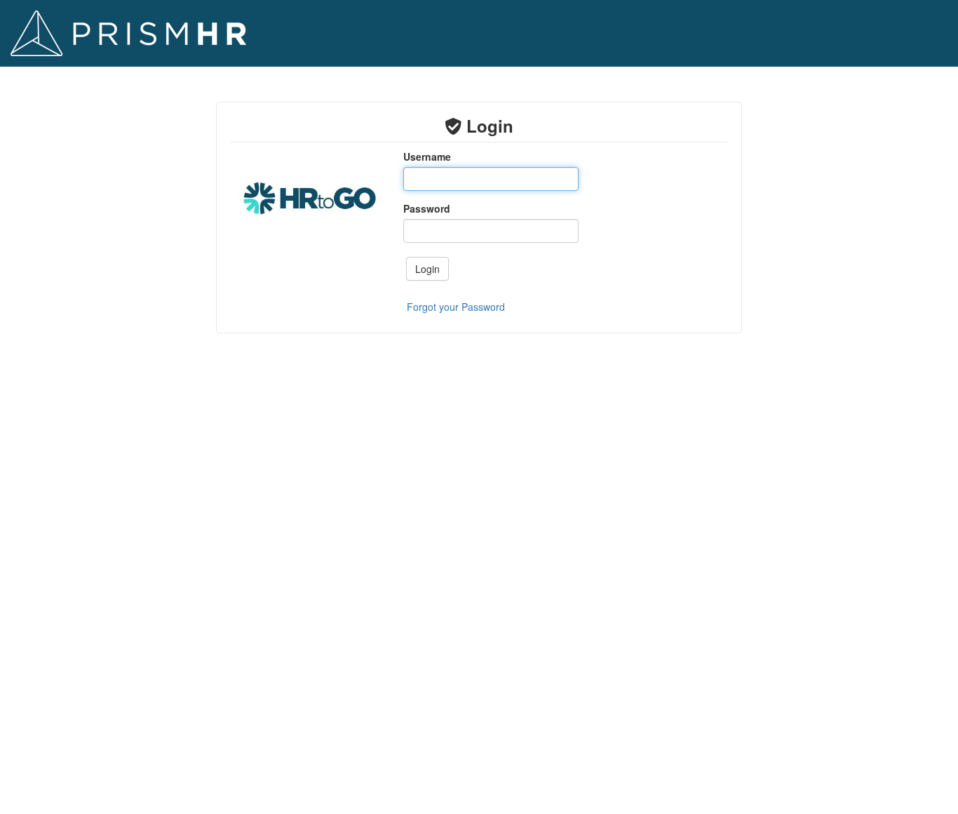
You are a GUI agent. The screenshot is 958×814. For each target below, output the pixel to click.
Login (427, 269)
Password (426, 208)
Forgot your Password (456, 307)
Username (427, 156)
